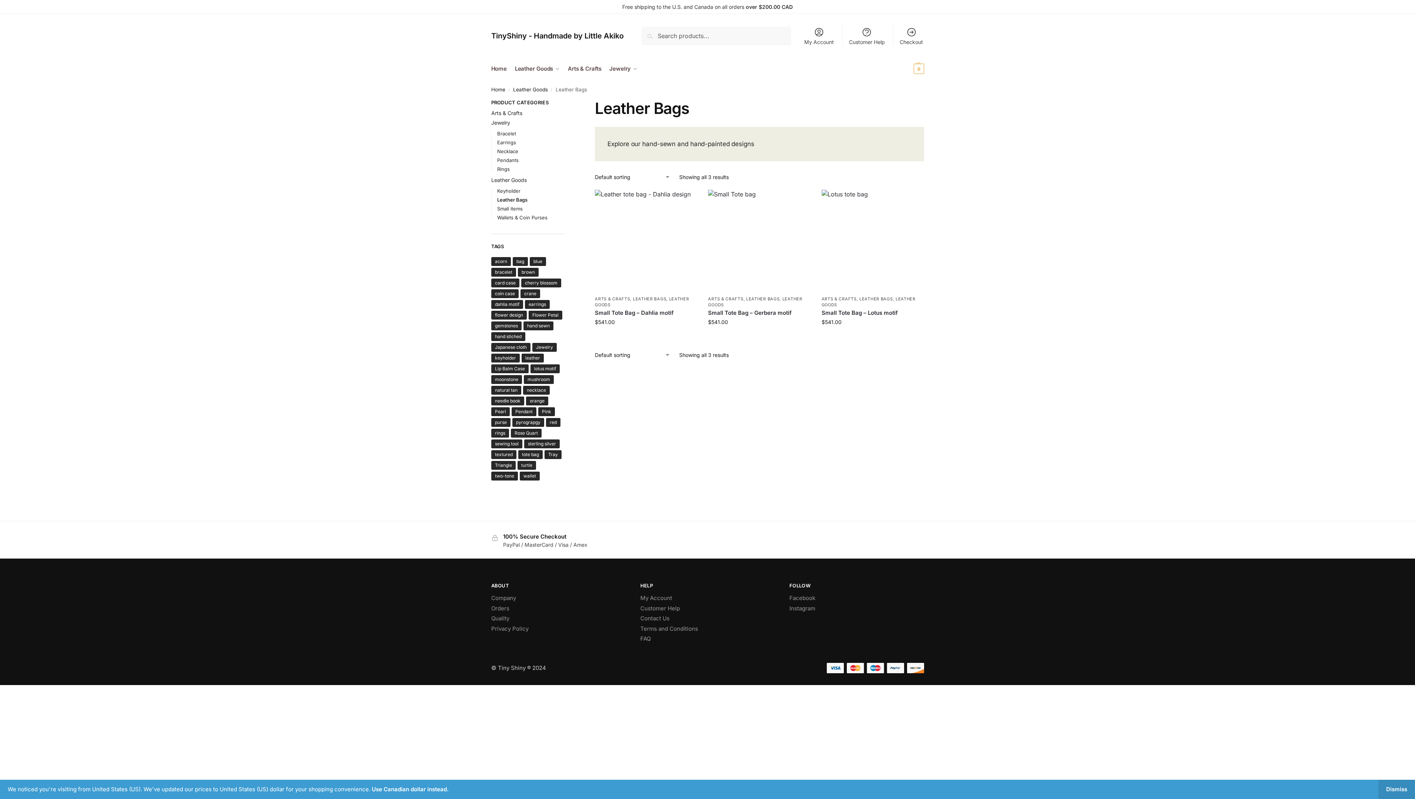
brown (528, 272)
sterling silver (542, 443)
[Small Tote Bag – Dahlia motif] (646, 241)
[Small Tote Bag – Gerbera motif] (759, 241)
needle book (507, 401)
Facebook (802, 597)
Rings (503, 169)
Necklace (507, 151)
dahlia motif (507, 304)
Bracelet (506, 133)
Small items (510, 209)
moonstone (506, 379)
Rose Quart (526, 433)
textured (504, 454)
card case (505, 283)
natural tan (506, 390)
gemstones (506, 325)
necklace (536, 390)
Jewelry (500, 122)
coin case (505, 293)
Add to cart (646, 337)
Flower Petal (545, 315)
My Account (819, 42)
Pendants (508, 160)
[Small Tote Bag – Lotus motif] (873, 241)
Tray (553, 454)
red (553, 422)
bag (520, 261)
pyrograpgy (528, 422)
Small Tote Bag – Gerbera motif (750, 312)
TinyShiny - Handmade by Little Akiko (557, 35)
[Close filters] (567, 104)
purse (501, 422)
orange (537, 401)
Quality (500, 618)
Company (503, 597)
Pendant (524, 411)
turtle (526, 465)
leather (532, 358)
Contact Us (655, 618)
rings (500, 433)
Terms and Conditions (669, 628)
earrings (537, 304)
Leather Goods (530, 89)
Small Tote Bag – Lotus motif (860, 312)
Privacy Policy (510, 628)
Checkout (911, 42)
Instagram (802, 608)
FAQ (645, 638)
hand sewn (538, 325)
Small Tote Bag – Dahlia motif (634, 312)
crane (530, 293)
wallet (529, 476)
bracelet (503, 272)
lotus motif (545, 368)
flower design (509, 315)
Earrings (506, 142)
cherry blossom (541, 283)
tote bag (530, 454)
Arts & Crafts (612, 298)
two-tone (504, 476)
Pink (546, 411)
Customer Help (867, 42)
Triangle (503, 465)
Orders (500, 608)
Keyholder (508, 191)
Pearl (500, 411)
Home (498, 89)
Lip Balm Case (510, 368)
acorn (501, 261)
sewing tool (507, 443)
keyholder (505, 358)
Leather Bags (649, 298)
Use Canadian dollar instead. (410, 789)
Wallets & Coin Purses (522, 217)
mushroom (539, 379)
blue (537, 261)
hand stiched (508, 336)
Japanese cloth (511, 347)
